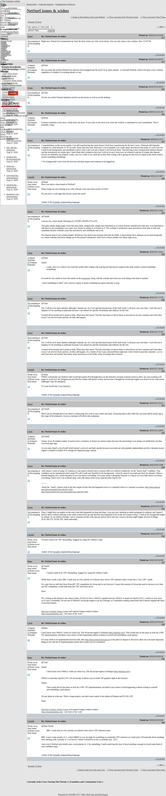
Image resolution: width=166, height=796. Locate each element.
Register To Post (34, 22)
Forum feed (5, 11)
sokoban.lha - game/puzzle (11, 186)
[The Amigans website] (10, 1)
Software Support (46, 4)
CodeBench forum (10, 83)
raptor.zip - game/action (11, 167)
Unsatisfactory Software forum (14, 115)
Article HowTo (6, 132)
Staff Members (6, 125)
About (2, 118)
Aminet (3, 43)
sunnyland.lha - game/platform (12, 176)
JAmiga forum (8, 97)
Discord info (5, 22)
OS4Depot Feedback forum (13, 69)
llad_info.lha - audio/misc (12, 148)
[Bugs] (15, 32)
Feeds (2, 6)
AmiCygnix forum (9, 73)
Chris (29, 60)
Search (3, 134)
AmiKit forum (8, 78)
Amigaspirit (5, 46)
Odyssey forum (8, 99)
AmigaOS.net (6, 41)
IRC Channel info (7, 18)
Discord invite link (7, 25)
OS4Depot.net (6, 32)
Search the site (6, 136)
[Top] (159, 54)
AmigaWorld (5, 55)
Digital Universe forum (11, 85)
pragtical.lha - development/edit (13, 158)
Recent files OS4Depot (9, 13)
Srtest (30, 36)
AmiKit (3, 48)
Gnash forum (7, 92)
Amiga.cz (4, 59)
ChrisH (30, 177)
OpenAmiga (5, 34)
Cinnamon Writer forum (12, 80)
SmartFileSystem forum (12, 106)
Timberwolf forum (9, 108)
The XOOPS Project (99, 795)
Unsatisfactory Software (65, 4)
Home (2, 4)
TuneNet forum (8, 113)
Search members (6, 139)
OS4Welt (4, 36)
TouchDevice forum (10, 111)
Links (2, 27)
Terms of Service (7, 122)
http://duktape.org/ (116, 633)
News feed (4, 8)
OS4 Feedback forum (11, 66)
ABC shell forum (9, 76)
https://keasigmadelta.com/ (52, 614)
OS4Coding (5, 53)
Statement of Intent (7, 120)
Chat (2, 15)
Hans (29, 561)
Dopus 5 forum (8, 87)
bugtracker (86, 278)
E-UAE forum (8, 90)
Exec (2, 57)
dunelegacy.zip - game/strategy (13, 195)
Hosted (3, 62)
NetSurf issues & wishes (48, 10)
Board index (32, 4)
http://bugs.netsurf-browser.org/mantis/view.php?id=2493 (64, 492)
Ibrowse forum (8, 94)
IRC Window (5, 20)
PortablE (56, 202)
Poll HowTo (5, 129)
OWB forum (7, 101)
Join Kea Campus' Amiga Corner (54, 611)
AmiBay (4, 50)
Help (2, 127)
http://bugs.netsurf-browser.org (97, 640)
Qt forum (6, 104)
